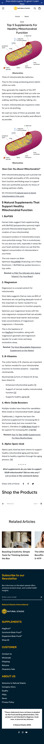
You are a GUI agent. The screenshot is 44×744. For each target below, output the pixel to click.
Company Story (9, 687)
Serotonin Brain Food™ (12, 632)
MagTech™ (6, 628)
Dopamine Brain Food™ (12, 636)
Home (17, 16)
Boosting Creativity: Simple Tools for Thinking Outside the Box (16, 555)
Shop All (5, 640)
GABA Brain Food (28, 426)
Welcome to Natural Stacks (14, 683)
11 (11, 459)
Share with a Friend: (11, 484)
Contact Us (7, 654)
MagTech (9, 332)
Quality (5, 691)
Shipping (6, 661)
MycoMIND (16, 262)
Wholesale (6, 658)
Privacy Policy (8, 702)
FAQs (4, 694)
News (27, 16)
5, (37, 412)
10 (35, 430)
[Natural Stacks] (22, 8)
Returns (5, 665)
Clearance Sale (8, 669)
